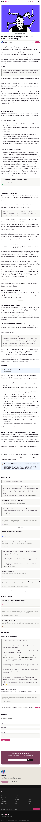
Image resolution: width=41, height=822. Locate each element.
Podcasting (30, 801)
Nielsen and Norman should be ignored (10, 590)
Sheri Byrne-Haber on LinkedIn (10, 566)
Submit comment (5, 740)
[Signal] (17, 782)
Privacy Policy (3, 801)
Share (38, 42)
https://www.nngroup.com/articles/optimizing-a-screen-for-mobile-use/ (18, 657)
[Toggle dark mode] (37, 1)
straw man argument (23, 283)
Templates (16, 803)
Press (2, 795)
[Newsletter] (32, 1)
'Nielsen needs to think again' (30, 495)
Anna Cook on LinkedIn (8, 513)
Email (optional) (3, 727)
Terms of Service (4, 803)
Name (2, 723)
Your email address (11, 757)
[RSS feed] (37, 814)
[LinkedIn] (14, 782)
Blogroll (2, 799)
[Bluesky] (10, 782)
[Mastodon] (12, 782)
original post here (7, 371)
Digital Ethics (15, 707)
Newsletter (25, 707)
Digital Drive (30, 793)
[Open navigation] (39, 1)
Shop (29, 803)
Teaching (29, 799)
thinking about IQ (35, 239)
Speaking (29, 797)
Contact (2, 793)
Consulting (30, 795)
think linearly (16, 145)
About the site (3, 797)
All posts (16, 793)
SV (30, 1)
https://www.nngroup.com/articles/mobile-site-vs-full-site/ (23, 665)
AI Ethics (30, 707)
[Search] (35, 1)
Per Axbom (3, 775)
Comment (3, 732)
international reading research (15, 211)
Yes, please (30, 759)
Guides (20, 707)
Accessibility (8, 707)
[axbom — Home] (5, 1)
